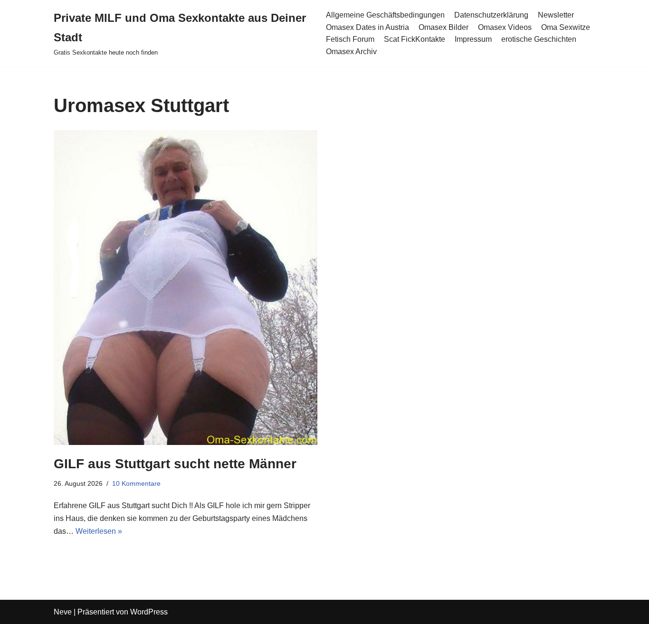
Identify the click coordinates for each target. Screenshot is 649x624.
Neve (63, 612)
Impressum (473, 39)
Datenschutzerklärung (491, 15)
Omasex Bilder (443, 27)
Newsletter (556, 15)
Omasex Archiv (351, 51)
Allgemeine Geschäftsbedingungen (385, 15)
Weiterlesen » (99, 531)
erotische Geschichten (538, 39)
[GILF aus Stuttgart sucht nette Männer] (185, 287)
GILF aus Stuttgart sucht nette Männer (175, 463)
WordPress (149, 612)
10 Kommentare (136, 483)
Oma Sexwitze (565, 27)
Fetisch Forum (350, 39)
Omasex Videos (505, 27)
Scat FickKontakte (414, 39)
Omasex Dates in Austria (367, 27)
